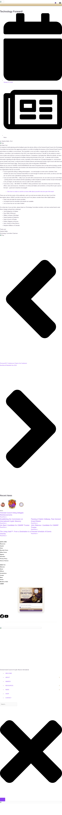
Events (1, 579)
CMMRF (2, 583)
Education (2, 556)
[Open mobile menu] (60, 3)
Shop (1, 548)
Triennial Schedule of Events (41, 531)
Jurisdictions (3, 573)
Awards (2, 546)
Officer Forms (3, 552)
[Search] (2, 799)
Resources (2, 543)
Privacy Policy (3, 558)
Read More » (3, 517)
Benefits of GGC (4, 581)
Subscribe (31, 610)
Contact (2, 575)
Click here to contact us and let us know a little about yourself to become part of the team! (30, 191)
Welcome (2, 567)
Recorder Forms (4, 550)
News (1, 577)
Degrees (2, 554)
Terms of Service (4, 560)
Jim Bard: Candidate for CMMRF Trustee (14, 525)
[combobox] (8, 704)
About (1, 569)
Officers (2, 571)
